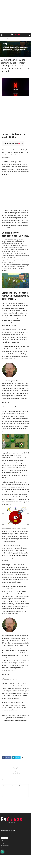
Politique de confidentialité (7, 843)
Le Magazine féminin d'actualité (8, 830)
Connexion (26, 780)
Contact (2, 840)
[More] (22, 757)
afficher (20, 143)
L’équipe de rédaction (5, 847)
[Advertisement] (15, 16)
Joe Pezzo (4, 73)
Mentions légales (5, 845)
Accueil (2, 38)
